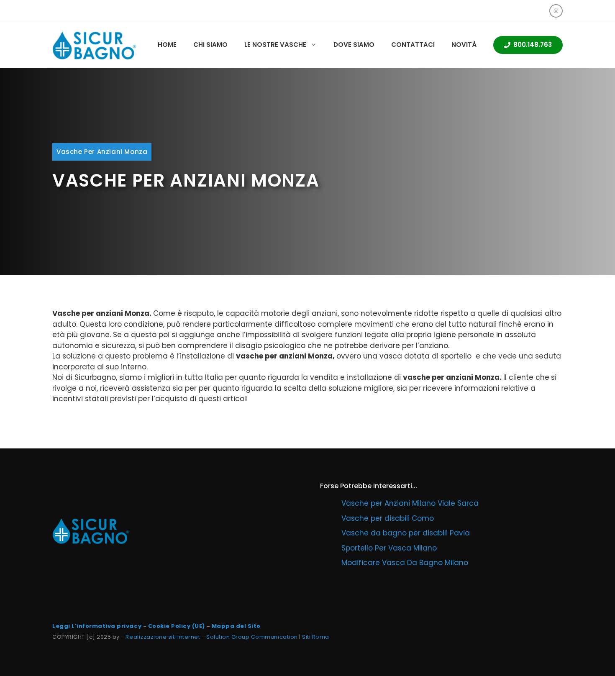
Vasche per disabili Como (387, 518)
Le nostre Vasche (275, 44)
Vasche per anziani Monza (101, 151)
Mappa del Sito (236, 626)
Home (167, 44)
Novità (464, 44)
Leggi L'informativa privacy (96, 626)
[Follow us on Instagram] (556, 11)
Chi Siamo (210, 44)
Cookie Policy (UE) (176, 626)
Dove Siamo (353, 44)
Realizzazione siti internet (163, 637)
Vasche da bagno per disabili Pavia (405, 533)
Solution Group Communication (252, 637)
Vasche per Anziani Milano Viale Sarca (410, 503)
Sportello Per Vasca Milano (389, 548)
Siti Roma (315, 637)
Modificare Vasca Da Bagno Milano (404, 563)
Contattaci (413, 44)
